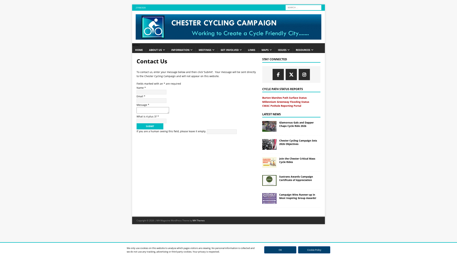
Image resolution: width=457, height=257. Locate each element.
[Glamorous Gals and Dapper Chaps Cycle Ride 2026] (269, 126)
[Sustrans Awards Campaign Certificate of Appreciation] (269, 180)
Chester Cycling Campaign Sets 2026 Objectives (298, 142)
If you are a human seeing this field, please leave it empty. (172, 131)
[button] (136, 45)
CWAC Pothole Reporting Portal (281, 105)
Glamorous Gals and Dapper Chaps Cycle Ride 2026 (296, 124)
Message (143, 105)
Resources (303, 50)
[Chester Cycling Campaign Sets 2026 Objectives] (269, 144)
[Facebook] (278, 74)
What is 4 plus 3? (148, 116)
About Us (155, 50)
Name (141, 87)
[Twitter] (291, 74)
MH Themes (199, 220)
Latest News (271, 114)
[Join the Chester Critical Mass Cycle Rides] (269, 162)
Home (139, 50)
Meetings (205, 50)
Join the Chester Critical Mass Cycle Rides (297, 160)
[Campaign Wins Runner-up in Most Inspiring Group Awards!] (269, 198)
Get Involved (230, 50)
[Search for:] (303, 7)
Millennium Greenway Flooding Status (285, 102)
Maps (265, 50)
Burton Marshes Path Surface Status (284, 97)
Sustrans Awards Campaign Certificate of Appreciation (296, 178)
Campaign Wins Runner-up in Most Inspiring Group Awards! (297, 196)
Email (141, 96)
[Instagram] (304, 74)
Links (251, 50)
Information (180, 50)
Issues (282, 50)
